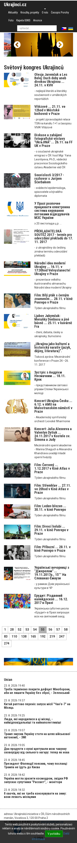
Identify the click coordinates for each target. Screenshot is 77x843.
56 (50, 629)
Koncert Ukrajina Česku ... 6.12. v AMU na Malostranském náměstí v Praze (53, 406)
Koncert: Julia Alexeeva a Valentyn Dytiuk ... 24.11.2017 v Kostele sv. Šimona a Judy (53, 434)
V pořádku (54, 833)
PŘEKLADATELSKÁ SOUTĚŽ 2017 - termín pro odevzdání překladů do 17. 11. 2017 (53, 236)
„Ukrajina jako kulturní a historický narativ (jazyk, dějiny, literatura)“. (52, 347)
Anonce (37, 20)
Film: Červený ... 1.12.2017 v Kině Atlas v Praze (52, 468)
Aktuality (13, 12)
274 (6, 643)
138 (23, 636)
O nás (45, 12)
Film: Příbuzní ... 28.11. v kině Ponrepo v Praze (52, 549)
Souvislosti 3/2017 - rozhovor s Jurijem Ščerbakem (49, 178)
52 (19, 629)
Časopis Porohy (60, 12)
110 (14, 636)
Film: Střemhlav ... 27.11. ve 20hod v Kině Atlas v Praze (52, 489)
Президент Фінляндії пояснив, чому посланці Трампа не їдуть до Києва (35, 765)
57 (58, 629)
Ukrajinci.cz (15, 4)
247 (61, 636)
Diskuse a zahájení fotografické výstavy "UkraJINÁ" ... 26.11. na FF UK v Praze (53, 140)
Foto (11, 20)
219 (52, 636)
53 (27, 629)
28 (12, 629)
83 (6, 636)
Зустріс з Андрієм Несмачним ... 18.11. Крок (50, 375)
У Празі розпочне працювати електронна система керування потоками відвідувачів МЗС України (52, 210)
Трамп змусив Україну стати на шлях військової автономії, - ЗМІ (37, 735)
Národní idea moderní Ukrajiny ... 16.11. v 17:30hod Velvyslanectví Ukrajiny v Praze (52, 268)
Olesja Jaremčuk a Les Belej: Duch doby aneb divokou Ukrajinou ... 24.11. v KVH (50, 79)
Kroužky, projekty (30, 12)
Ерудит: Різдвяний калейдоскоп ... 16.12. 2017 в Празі (51, 599)
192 (42, 636)
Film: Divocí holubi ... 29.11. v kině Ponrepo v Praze (51, 530)
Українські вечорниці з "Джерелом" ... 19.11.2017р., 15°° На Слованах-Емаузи (51, 572)
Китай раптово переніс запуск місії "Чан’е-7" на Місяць (37, 706)
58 (66, 629)
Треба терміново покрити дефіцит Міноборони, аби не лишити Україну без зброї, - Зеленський (37, 691)
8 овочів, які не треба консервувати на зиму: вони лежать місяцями (35, 795)
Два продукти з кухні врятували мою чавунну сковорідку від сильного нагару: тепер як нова (36, 750)
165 (33, 636)
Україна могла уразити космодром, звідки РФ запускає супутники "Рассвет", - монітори (36, 780)
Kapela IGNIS (23, 20)
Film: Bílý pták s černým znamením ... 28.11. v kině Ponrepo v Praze (53, 298)
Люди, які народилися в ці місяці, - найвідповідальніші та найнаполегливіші (32, 721)
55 (42, 629)
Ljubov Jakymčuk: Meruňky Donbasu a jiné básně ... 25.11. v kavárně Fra (53, 321)
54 (35, 629)
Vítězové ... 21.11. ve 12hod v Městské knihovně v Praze (49, 110)
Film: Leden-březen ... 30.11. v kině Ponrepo (50, 508)
